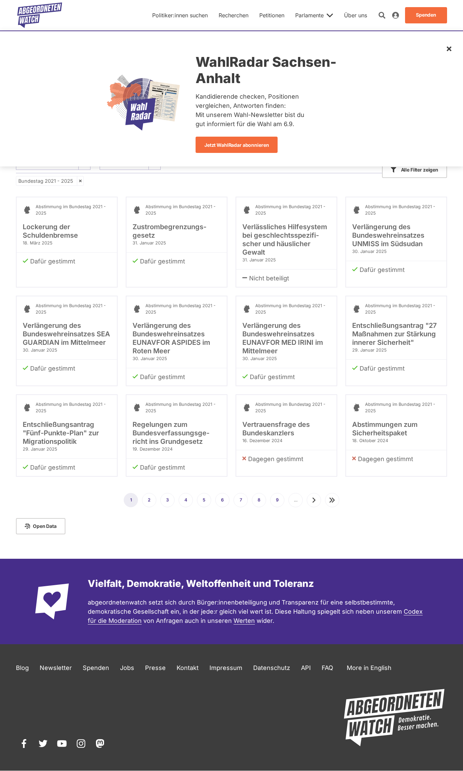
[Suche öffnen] (382, 15)
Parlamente (309, 15)
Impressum (225, 667)
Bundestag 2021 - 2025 (45, 181)
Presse (155, 667)
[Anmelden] (395, 15)
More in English (369, 667)
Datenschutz (271, 667)
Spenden (96, 667)
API (306, 667)
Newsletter (56, 667)
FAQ (327, 667)
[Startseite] (39, 15)
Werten (244, 620)
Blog (22, 667)
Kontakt (188, 667)
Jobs (127, 667)
